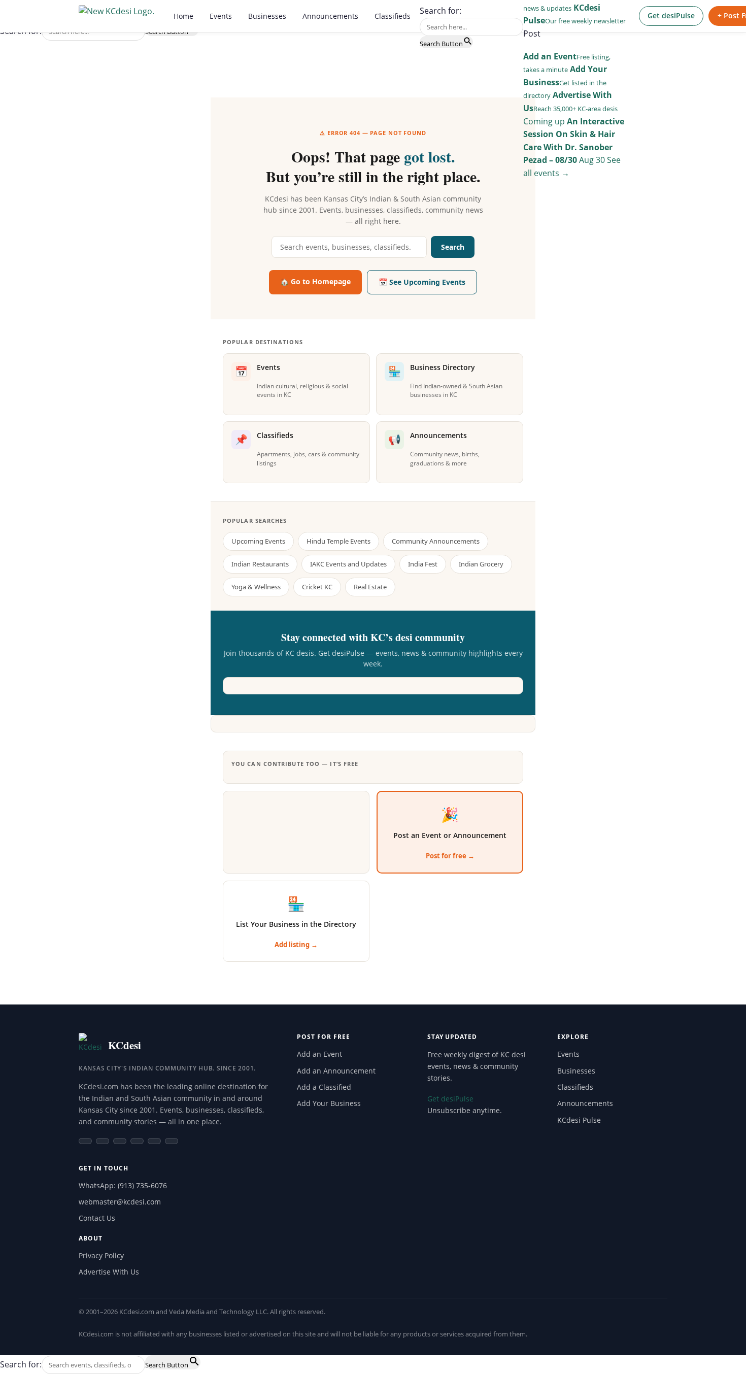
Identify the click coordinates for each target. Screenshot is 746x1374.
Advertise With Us (109, 1272)
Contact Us (97, 1218)
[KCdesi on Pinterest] (171, 1141)
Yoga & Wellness (256, 586)
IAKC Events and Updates (348, 563)
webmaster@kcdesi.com (120, 1202)
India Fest (422, 563)
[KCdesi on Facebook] (85, 1141)
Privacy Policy (101, 1255)
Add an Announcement (336, 1071)
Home (183, 16)
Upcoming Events (258, 541)
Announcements (330, 16)
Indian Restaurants (260, 563)
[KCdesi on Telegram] (137, 1141)
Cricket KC (317, 586)
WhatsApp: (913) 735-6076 (123, 1185)
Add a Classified (324, 1087)
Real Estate (370, 586)
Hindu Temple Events (338, 541)
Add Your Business (329, 1103)
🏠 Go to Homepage (315, 281)
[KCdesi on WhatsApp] (119, 1141)
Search (452, 247)
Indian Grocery (481, 563)
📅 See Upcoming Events (422, 282)
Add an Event (319, 1054)
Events (221, 16)
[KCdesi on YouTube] (154, 1141)
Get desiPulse (671, 15)
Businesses (267, 16)
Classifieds (393, 16)
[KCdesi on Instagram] (102, 1141)
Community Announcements (436, 541)
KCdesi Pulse (579, 1120)
